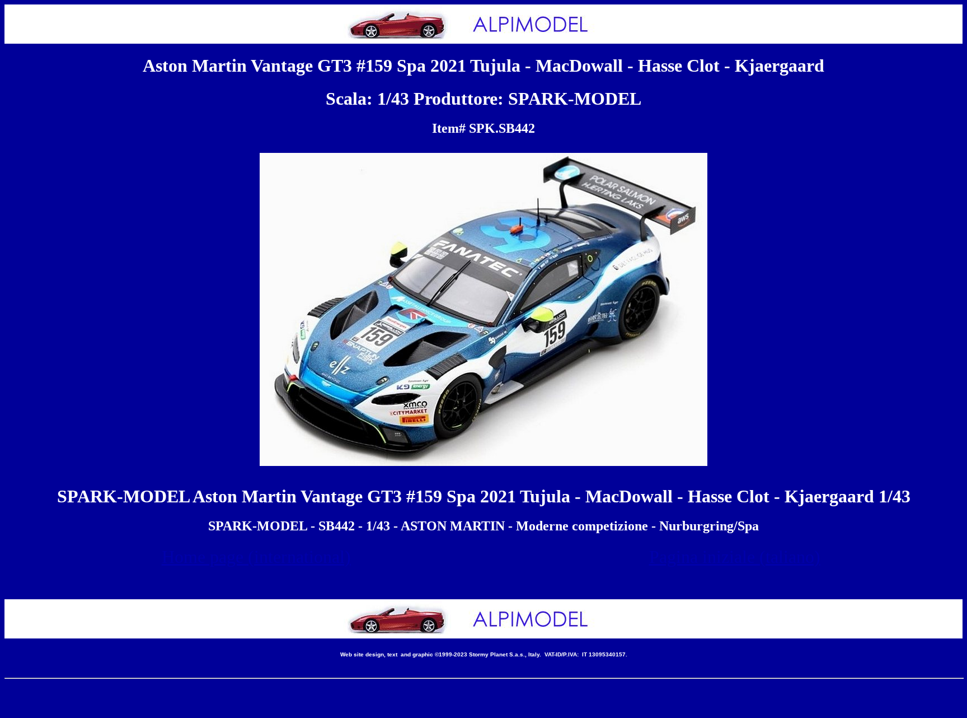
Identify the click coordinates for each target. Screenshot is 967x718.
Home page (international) (256, 557)
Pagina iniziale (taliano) (734, 557)
